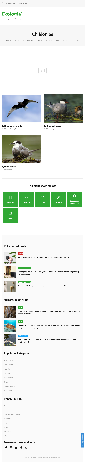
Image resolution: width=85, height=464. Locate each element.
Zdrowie (7, 373)
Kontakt (7, 405)
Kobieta (7, 369)
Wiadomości (8, 360)
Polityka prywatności (12, 414)
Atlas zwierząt (28, 40)
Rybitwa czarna (9, 166)
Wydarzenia (8, 390)
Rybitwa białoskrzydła (12, 126)
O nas (6, 410)
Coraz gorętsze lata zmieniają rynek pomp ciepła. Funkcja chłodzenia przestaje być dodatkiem (49, 273)
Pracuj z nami (9, 418)
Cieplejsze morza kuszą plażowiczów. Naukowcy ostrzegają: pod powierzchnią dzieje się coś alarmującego (49, 326)
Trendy (6, 382)
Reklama (7, 427)
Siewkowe (66, 40)
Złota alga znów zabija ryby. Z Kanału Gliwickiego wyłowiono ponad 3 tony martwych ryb (47, 340)
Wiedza (17, 40)
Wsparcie (7, 436)
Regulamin (8, 423)
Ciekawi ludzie (9, 386)
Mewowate (76, 40)
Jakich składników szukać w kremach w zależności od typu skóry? (44, 257)
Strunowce (40, 40)
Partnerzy (7, 431)
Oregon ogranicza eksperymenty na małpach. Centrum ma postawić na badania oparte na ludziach (49, 312)
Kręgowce (50, 40)
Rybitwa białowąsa (52, 126)
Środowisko (8, 378)
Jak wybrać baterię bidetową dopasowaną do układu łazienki (42, 286)
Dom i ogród (8, 365)
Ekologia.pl (8, 40)
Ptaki (58, 40)
